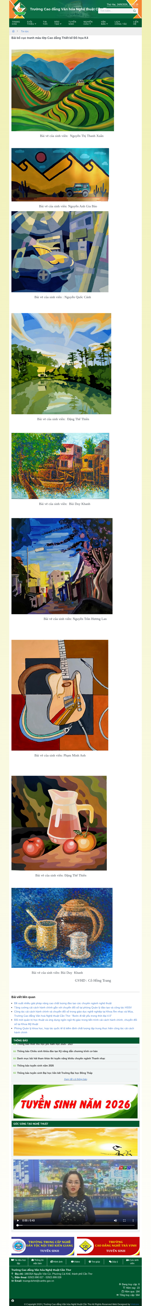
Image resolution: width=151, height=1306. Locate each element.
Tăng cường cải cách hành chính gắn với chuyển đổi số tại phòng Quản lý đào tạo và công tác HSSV (73, 1007)
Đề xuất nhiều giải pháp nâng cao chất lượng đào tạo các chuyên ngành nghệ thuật (63, 1003)
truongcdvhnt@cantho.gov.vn (38, 1280)
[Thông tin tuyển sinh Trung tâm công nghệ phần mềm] (108, 1246)
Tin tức (25, 31)
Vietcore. (135, 1304)
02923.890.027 (35, 1277)
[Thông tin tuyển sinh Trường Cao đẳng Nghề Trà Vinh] (43, 1246)
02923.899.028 (53, 1277)
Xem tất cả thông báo (75, 1079)
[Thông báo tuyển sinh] (75, 1101)
